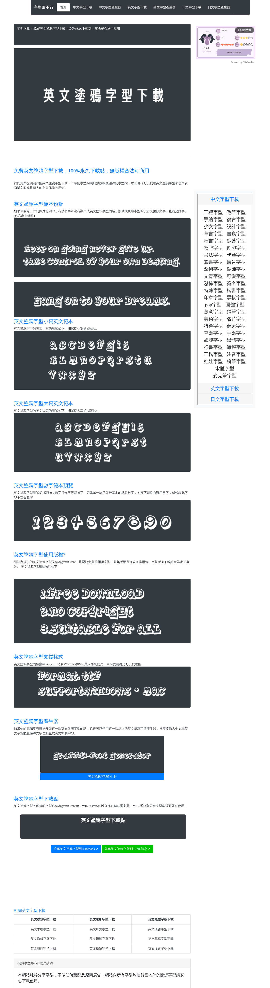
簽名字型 (236, 283)
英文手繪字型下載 (43, 929)
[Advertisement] (102, 37)
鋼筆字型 (236, 311)
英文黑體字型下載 (161, 919)
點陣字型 (236, 269)
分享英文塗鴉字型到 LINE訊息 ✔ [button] (127, 849)
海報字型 (236, 347)
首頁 (63, 7)
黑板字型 (236, 297)
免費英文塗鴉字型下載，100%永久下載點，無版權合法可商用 (81, 170)
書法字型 (213, 255)
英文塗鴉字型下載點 (36, 798)
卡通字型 (236, 255)
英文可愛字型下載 (102, 929)
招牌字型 (213, 247)
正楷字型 (213, 354)
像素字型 (236, 326)
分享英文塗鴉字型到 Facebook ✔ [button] (76, 849)
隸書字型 (213, 240)
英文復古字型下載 (161, 948)
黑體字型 (236, 340)
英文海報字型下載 (43, 938)
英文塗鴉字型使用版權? (39, 554)
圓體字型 (235, 304)
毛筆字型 (236, 212)
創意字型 (213, 311)
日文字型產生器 (219, 7)
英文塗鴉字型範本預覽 (38, 204)
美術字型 (213, 318)
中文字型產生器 (110, 7)
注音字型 (236, 354)
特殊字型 (213, 290)
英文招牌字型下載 (102, 938)
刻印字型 (236, 247)
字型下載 (23, 28)
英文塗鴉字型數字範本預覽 (43, 485)
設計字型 (236, 226)
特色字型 (213, 326)
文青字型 (213, 276)
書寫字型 (236, 233)
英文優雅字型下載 (161, 929)
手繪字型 (213, 219)
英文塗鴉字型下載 (43, 919)
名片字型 (236, 318)
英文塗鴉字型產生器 (36, 721)
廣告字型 (236, 262)
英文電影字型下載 (102, 919)
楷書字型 (236, 290)
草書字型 (213, 233)
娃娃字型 (213, 361)
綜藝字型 (236, 240)
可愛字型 (236, 276)
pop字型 (213, 304)
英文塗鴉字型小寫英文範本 (43, 321)
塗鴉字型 (213, 340)
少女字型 (213, 226)
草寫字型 (213, 333)
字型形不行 (44, 7)
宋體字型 (224, 368)
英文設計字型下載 (43, 948)
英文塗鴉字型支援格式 (38, 656)
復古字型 (236, 219)
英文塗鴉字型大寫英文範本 (43, 403)
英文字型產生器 (164, 7)
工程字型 (213, 212)
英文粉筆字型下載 (102, 948)
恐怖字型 (213, 283)
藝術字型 (213, 269)
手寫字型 (236, 333)
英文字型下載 (137, 7)
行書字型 (213, 347)
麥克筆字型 (225, 375)
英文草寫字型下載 (161, 938)
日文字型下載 (191, 7)
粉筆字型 (236, 361)
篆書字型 (213, 262)
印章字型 (213, 297)
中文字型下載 (82, 7)
